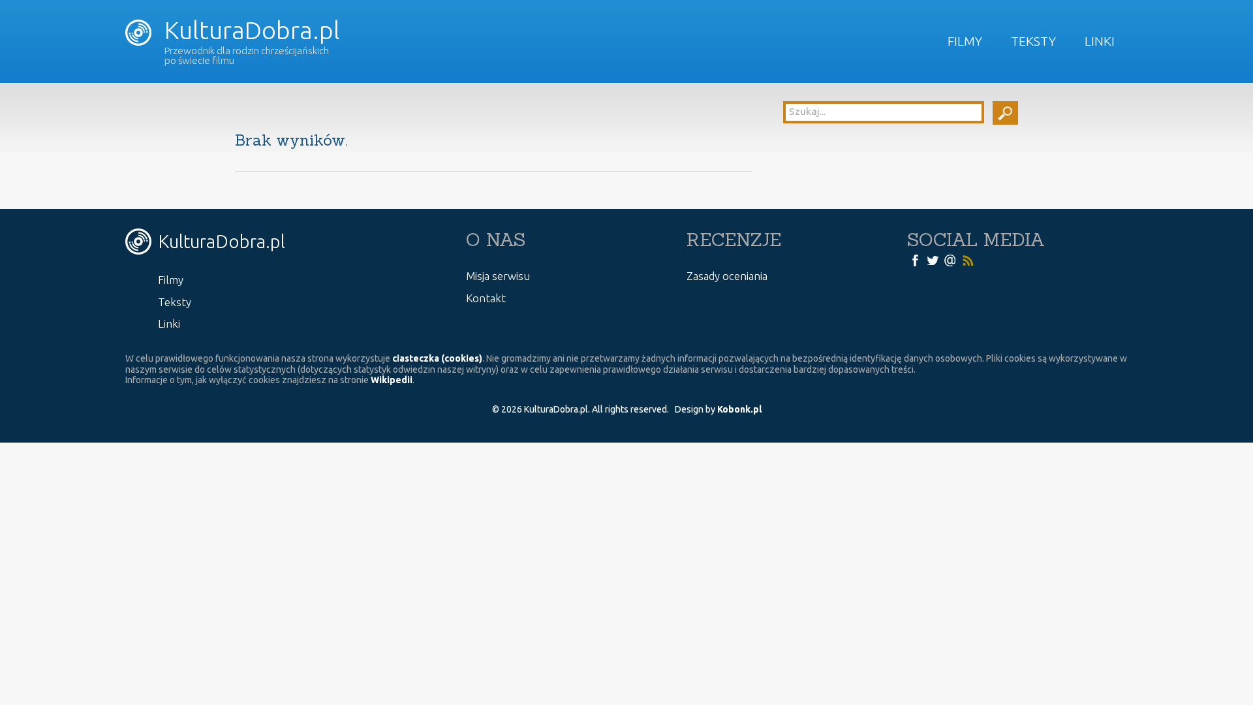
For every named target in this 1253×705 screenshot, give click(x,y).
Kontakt (486, 298)
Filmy (965, 41)
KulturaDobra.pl (249, 30)
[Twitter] (932, 260)
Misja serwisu (498, 276)
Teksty (1033, 41)
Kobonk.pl (739, 409)
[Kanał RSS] (968, 260)
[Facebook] (915, 260)
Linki (1100, 41)
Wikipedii (391, 380)
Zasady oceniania (727, 276)
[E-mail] (950, 260)
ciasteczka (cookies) (437, 358)
